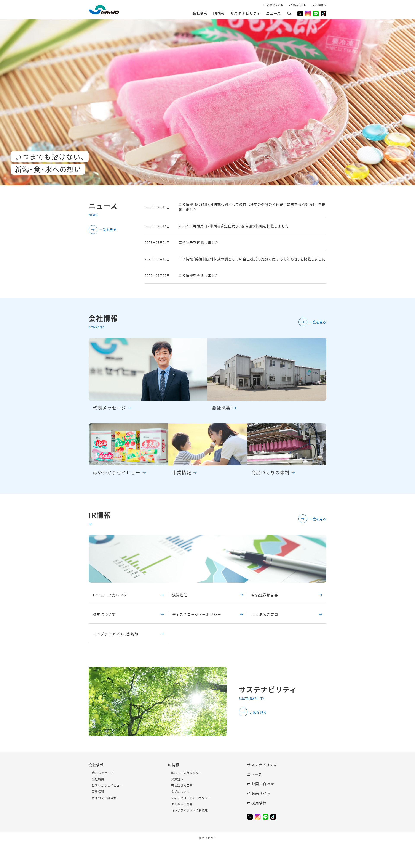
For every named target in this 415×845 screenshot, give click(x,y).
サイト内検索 (289, 13)
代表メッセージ (102, 773)
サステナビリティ (262, 764)
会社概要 (98, 779)
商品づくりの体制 (104, 798)
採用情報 (259, 802)
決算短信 (179, 594)
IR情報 (173, 764)
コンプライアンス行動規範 (115, 633)
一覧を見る (108, 229)
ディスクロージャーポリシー (196, 614)
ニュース (254, 774)
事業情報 (98, 791)
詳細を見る (258, 712)
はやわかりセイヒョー (107, 785)
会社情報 (96, 764)
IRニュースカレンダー (112, 594)
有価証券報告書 (264, 594)
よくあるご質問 (264, 614)
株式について (104, 614)
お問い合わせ (262, 783)
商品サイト (260, 793)
